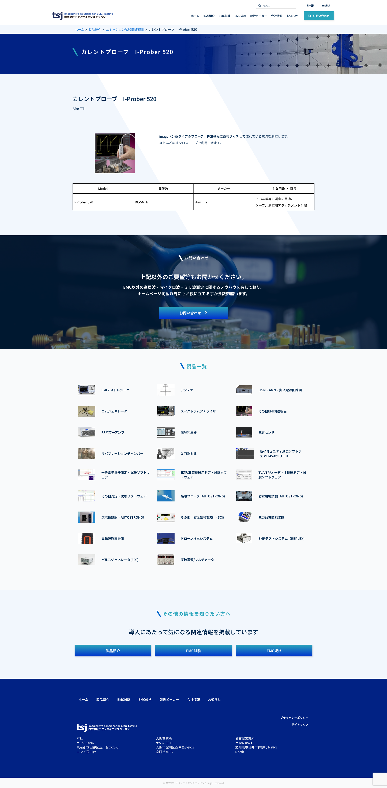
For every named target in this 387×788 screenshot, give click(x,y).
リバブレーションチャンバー (122, 453)
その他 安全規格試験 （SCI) (202, 517)
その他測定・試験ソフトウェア (124, 496)
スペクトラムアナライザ (198, 411)
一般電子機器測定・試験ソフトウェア (125, 474)
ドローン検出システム (197, 538)
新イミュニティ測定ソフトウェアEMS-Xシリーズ (281, 453)
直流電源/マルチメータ (197, 559)
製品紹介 (209, 16)
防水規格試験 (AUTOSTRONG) (280, 496)
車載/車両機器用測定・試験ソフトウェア (204, 474)
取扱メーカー (258, 16)
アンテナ (187, 389)
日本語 (310, 5)
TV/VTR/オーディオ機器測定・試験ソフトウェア (282, 474)
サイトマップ (299, 724)
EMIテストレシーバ (115, 389)
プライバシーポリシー (294, 718)
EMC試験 (224, 16)
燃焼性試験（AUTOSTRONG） (123, 517)
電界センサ (266, 432)
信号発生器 (189, 432)
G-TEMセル (189, 453)
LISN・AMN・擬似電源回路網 (280, 389)
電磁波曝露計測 (112, 538)
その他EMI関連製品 (272, 411)
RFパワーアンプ (112, 432)
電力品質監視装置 (271, 517)
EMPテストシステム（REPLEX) (281, 538)
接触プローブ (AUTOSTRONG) (203, 496)
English (326, 5)
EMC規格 (240, 16)
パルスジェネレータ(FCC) (119, 559)
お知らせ (292, 16)
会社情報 (276, 16)
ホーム (195, 16)
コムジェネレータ (114, 411)
